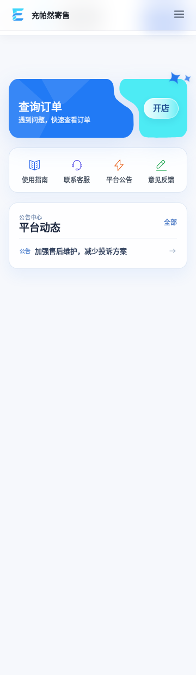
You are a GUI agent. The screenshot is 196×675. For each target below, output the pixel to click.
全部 (170, 222)
